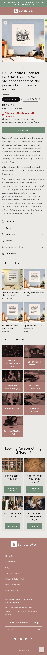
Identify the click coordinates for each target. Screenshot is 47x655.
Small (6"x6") (30, 99)
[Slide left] (18, 68)
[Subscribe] (39, 629)
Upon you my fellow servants (34, 327)
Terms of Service (13, 584)
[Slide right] (29, 68)
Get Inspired (12, 526)
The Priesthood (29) (12, 410)
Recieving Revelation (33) (12, 387)
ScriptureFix (25, 650)
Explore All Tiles (34, 489)
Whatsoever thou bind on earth (10, 293)
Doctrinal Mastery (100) (12, 432)
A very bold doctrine (34, 292)
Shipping (5, 108)
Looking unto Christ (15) (34, 363)
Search (34, 526)
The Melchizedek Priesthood (10, 327)
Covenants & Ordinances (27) (34, 410)
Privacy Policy (11, 590)
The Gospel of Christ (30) (34, 387)
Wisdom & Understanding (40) (12, 363)
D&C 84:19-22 (20, 170)
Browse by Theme (12, 489)
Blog (7, 567)
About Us (9, 556)
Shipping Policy (12, 573)
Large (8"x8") (11, 99)
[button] (3, 11)
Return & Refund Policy (16, 579)
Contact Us (10, 562)
